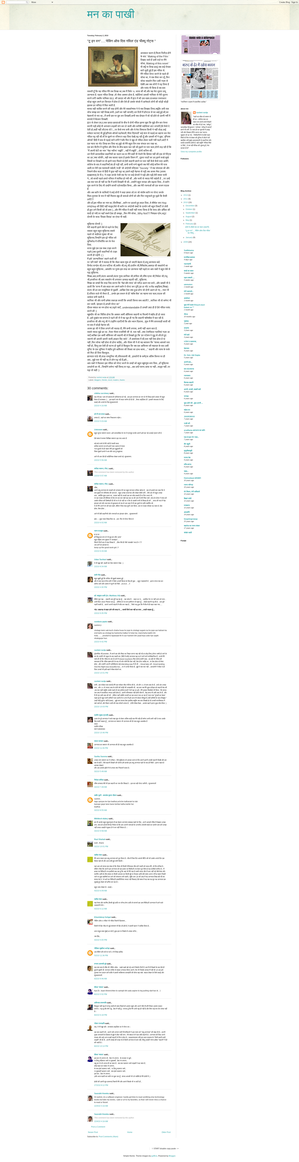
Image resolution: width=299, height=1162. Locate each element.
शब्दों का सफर (189, 271)
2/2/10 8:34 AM (100, 566)
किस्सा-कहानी (188, 382)
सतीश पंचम (98, 855)
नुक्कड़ (186, 321)
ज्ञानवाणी (187, 264)
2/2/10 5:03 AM (100, 421)
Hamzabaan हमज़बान (192, 478)
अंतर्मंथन (187, 298)
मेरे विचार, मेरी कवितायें (192, 492)
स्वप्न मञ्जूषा (98, 531)
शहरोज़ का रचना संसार (192, 526)
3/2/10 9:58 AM (100, 831)
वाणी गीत (97, 575)
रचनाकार (187, 376)
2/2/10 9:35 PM (100, 613)
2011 (185, 199)
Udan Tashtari (100, 559)
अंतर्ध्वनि (187, 512)
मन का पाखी (110, 14)
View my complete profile (191, 152)
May (188, 220)
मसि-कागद (187, 464)
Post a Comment (98, 1127)
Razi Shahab (99, 839)
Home (129, 1132)
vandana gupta (100, 622)
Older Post (166, 1132)
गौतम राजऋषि (99, 1023)
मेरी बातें (186, 335)
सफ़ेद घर (187, 410)
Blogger (172, 1156)
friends (104, 380)
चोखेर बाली (188, 532)
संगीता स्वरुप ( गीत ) (101, 468)
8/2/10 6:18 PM (100, 1015)
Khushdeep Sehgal (102, 917)
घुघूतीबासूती (188, 451)
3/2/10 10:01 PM (101, 846)
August (189, 217)
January (189, 237)
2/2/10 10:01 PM (101, 673)
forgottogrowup (190, 519)
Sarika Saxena (100, 756)
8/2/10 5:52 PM (100, 994)
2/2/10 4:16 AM (100, 406)
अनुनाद (186, 328)
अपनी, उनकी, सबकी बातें (192, 389)
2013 (185, 195)
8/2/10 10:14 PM (101, 1046)
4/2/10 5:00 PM (100, 940)
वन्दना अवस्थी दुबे (100, 964)
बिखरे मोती (187, 498)
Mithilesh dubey (101, 819)
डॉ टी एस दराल (99, 414)
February (190, 224)
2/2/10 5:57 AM (100, 476)
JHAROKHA (189, 416)
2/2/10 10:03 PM (101, 707)
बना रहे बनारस (189, 369)
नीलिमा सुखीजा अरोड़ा (102, 948)
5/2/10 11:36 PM (101, 955)
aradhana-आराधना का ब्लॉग (194, 430)
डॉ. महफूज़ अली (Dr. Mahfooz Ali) (107, 596)
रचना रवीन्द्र (188, 485)
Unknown (98, 430)
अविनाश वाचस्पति (100, 1003)
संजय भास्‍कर (99, 741)
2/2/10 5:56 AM (100, 460)
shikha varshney (101, 393)
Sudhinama (189, 250)
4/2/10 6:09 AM (100, 891)
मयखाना (187, 505)
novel (110, 380)
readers (116, 380)
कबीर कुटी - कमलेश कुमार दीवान (105, 795)
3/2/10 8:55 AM (100, 810)
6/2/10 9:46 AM (100, 979)
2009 (185, 242)
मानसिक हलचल (189, 257)
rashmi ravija (100, 650)
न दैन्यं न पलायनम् (190, 341)
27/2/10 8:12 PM (101, 1085)
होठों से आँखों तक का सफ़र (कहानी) (197, 227)
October (189, 209)
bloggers (97, 380)
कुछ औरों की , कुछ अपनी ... (193, 403)
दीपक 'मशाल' (98, 987)
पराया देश (187, 457)
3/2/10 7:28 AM (100, 787)
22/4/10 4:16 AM (101, 1106)
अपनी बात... (188, 362)
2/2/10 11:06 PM (101, 748)
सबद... (186, 471)
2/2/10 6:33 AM (100, 551)
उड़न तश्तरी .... (189, 278)
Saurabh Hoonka (101, 1093)
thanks (122, 380)
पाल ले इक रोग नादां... (191, 437)
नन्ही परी (187, 423)
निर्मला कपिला (99, 780)
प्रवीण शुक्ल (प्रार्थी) (101, 715)
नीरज (186, 314)
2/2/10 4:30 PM (100, 587)
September (190, 213)
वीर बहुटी (187, 444)
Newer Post (93, 1132)
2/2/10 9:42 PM (100, 642)
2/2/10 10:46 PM (101, 733)
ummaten (188, 284)
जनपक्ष (186, 396)
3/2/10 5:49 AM (100, 771)
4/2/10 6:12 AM (100, 909)
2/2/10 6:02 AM (100, 523)
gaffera (154, 1156)
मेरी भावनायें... (188, 291)
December (190, 206)
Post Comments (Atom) (108, 1137)
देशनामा (186, 348)
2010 (185, 202)
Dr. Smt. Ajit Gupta (192, 355)
